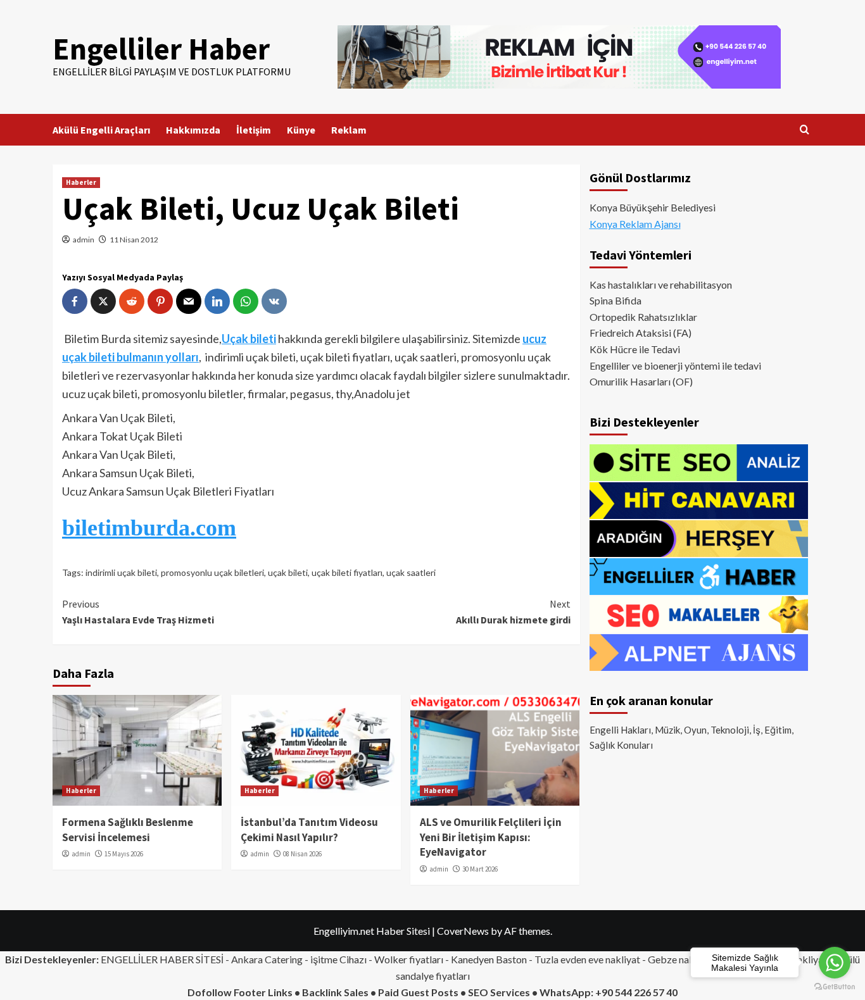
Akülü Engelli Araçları (101, 129)
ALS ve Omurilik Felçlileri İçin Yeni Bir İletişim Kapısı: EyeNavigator (491, 837)
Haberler (81, 182)
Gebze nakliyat (681, 959)
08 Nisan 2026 (302, 853)
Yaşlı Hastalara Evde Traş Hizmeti (138, 612)
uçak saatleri (411, 572)
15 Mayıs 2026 (123, 853)
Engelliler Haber (161, 49)
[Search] (804, 130)
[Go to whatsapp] (834, 962)
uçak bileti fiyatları (347, 572)
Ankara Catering (267, 959)
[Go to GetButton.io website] (834, 987)
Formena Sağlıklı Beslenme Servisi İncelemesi (127, 829)
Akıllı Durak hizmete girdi (513, 612)
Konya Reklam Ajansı (635, 224)
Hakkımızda (193, 129)
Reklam (349, 129)
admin (83, 239)
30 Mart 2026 (480, 869)
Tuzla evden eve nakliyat (587, 959)
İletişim (253, 129)
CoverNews (463, 931)
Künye (301, 129)
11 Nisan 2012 (134, 239)
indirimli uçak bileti (121, 572)
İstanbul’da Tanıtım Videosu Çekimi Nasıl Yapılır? (309, 829)
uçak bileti (288, 572)
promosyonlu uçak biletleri (212, 572)
